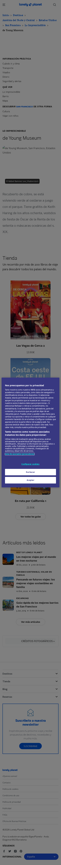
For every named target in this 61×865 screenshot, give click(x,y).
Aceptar (30, 480)
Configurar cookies (30, 464)
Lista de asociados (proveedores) (20, 454)
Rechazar (30, 472)
